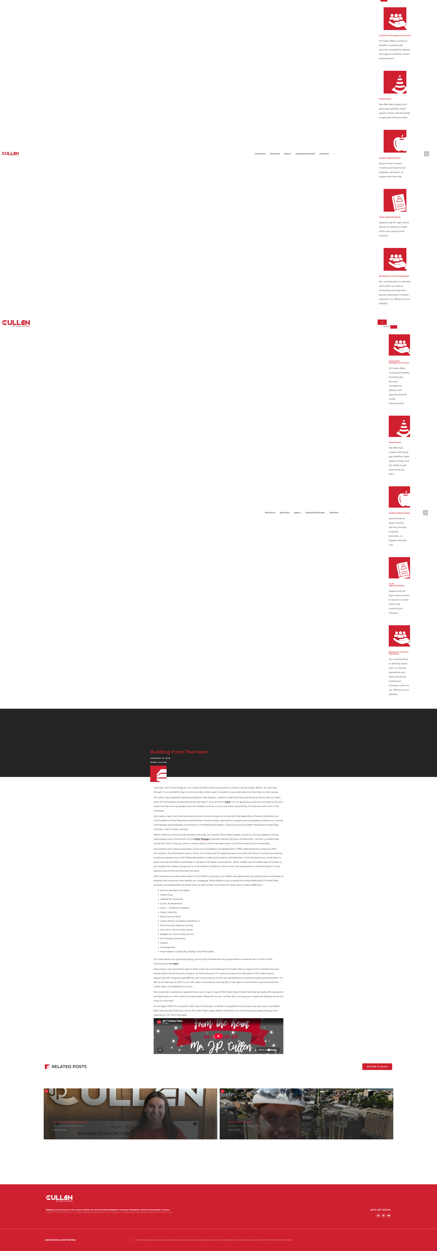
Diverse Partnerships (151, 1210)
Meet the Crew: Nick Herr (240, 1122)
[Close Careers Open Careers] (393, 327)
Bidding (49, 1210)
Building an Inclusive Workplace (124, 1210)
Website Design (148, 1212)
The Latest (76, 1210)
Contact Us (88, 1210)
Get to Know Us (62, 1210)
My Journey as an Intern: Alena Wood (69, 1122)
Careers (166, 1210)
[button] (426, 153)
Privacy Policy (102, 1210)
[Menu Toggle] (382, 322)
